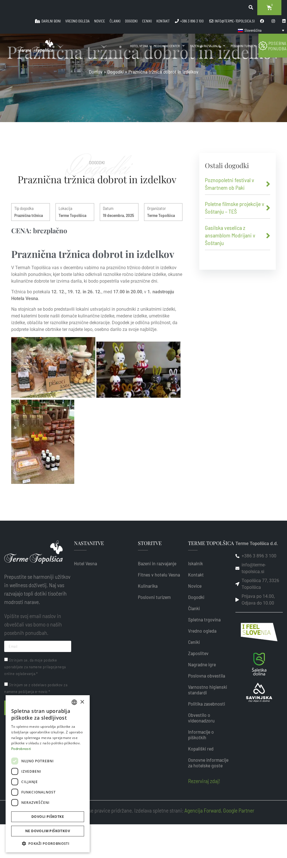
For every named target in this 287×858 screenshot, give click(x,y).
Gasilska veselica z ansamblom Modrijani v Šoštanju (230, 235)
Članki (194, 608)
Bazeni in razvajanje (205, 46)
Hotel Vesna (139, 46)
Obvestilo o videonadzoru (201, 718)
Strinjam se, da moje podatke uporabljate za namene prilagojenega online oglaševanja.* (35, 667)
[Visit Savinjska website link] (259, 664)
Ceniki (194, 642)
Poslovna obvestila (206, 675)
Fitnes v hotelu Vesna (159, 574)
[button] (47, 843)
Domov (96, 71)
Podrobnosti (21, 748)
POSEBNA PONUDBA (277, 45)
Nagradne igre (202, 664)
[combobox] (74, 702)
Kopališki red (201, 748)
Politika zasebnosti (206, 704)
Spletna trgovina (204, 619)
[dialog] (48, 773)
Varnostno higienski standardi (207, 689)
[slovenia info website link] (259, 632)
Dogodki (115, 71)
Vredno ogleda (202, 631)
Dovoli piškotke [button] (47, 816)
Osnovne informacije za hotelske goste (208, 762)
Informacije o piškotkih (201, 734)
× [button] (82, 702)
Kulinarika (148, 586)
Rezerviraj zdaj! (204, 780)
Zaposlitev (198, 653)
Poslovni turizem (243, 46)
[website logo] (34, 45)
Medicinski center (167, 46)
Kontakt (196, 574)
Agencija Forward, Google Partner (218, 810)
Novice (195, 586)
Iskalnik (195, 563)
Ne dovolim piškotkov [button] (47, 831)
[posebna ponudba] (263, 45)
